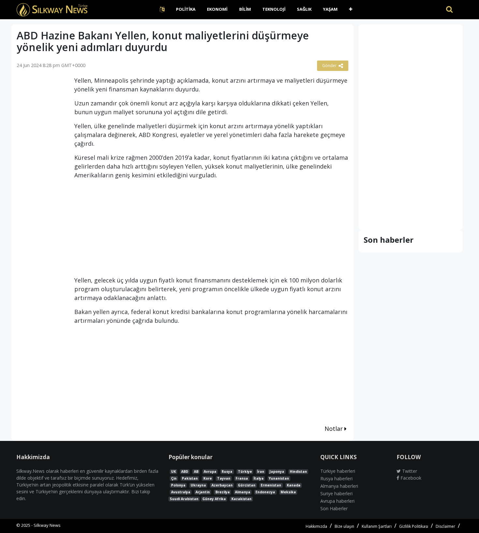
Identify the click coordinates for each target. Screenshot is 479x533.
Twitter (409, 471)
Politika (186, 9)
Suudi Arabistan (184, 499)
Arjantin (203, 492)
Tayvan (223, 478)
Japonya (276, 471)
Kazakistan (241, 499)
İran (260, 471)
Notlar (334, 428)
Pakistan (190, 478)
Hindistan (298, 471)
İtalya (259, 478)
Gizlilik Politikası (413, 526)
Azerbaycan (222, 485)
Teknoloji (273, 9)
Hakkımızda (316, 526)
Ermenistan (271, 485)
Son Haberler (334, 508)
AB (196, 471)
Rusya (227, 471)
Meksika (288, 492)
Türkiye (245, 471)
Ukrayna (198, 485)
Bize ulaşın (344, 526)
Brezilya (222, 492)
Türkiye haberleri (337, 471)
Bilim (245, 9)
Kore (207, 478)
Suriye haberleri (336, 493)
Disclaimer (445, 526)
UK (173, 471)
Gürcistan (246, 485)
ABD (184, 471)
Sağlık (304, 9)
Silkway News (47, 525)
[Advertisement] (41, 177)
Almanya (242, 492)
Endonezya (265, 492)
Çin (174, 478)
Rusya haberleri (336, 478)
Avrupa (210, 471)
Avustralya (180, 492)
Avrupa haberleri (337, 501)
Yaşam (330, 9)
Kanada (293, 485)
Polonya (178, 485)
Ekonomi (217, 9)
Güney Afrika (214, 499)
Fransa (242, 478)
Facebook (410, 478)
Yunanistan (279, 478)
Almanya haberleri (339, 486)
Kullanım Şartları (377, 526)
